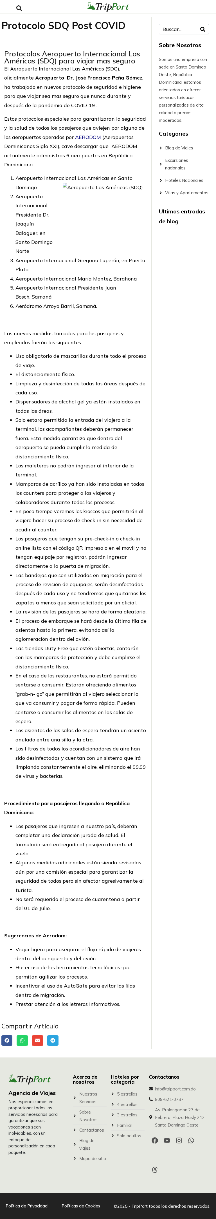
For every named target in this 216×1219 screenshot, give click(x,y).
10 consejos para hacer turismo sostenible (179, 276)
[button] (6, 1040)
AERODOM (88, 137)
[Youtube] (167, 1140)
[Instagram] (179, 1140)
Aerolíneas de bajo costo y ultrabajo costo (181, 485)
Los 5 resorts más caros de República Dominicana (181, 627)
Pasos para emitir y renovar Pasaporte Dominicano (182, 418)
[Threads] (155, 1170)
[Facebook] (155, 1140)
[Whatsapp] (191, 1140)
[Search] (203, 29)
